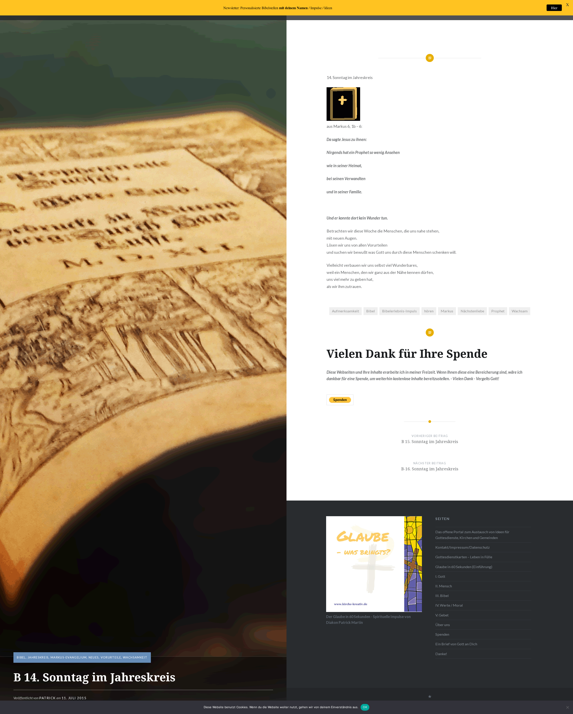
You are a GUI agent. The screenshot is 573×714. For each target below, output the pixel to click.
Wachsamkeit (135, 657)
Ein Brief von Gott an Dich (456, 644)
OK (365, 707)
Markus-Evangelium (69, 657)
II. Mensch (443, 586)
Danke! (441, 654)
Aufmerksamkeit (345, 311)
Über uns (442, 624)
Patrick (47, 698)
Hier (554, 7)
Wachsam (520, 311)
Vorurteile (111, 657)
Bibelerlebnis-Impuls (399, 311)
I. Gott (440, 576)
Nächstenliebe (472, 311)
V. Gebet (442, 615)
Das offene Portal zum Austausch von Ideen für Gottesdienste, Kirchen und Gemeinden (472, 535)
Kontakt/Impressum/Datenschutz (462, 547)
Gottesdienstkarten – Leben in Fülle (463, 557)
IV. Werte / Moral (449, 605)
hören (429, 311)
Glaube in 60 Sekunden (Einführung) (463, 567)
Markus (447, 311)
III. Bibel (442, 595)
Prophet (498, 311)
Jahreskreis (38, 657)
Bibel (21, 657)
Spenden (442, 634)
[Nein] (567, 707)
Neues (94, 657)
